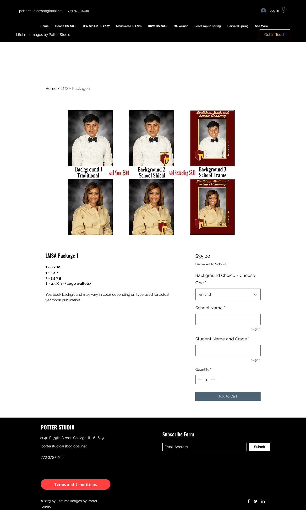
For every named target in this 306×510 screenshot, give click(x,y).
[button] (283, 10)
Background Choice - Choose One (225, 279)
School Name (210, 307)
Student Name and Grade (222, 338)
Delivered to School (210, 264)
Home (50, 88)
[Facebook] (248, 501)
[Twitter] (255, 501)
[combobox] (228, 295)
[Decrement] (199, 379)
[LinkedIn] (263, 501)
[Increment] (213, 379)
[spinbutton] (206, 379)
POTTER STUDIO (58, 427)
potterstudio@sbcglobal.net (41, 11)
